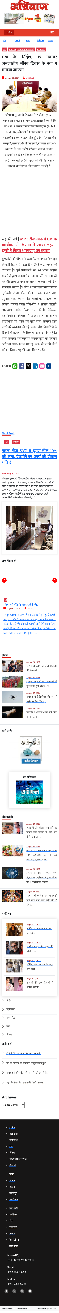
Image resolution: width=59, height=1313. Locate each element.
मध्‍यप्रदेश (41, 49)
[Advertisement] (29, 201)
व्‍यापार (28, 40)
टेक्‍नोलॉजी (40, 40)
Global (50, 40)
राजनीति (17, 40)
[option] (7, 42)
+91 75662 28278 (17, 1284)
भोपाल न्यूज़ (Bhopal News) (21, 49)
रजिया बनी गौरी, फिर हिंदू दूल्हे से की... (20, 605)
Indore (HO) (20, 1257)
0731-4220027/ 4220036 (21, 1260)
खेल (4, 40)
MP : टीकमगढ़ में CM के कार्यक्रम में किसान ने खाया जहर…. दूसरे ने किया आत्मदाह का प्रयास (29, 245)
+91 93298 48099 (17, 1272)
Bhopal (16, 1269)
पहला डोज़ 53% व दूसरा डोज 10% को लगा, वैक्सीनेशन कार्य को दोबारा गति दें (29, 457)
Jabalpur (16, 1281)
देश (4, 49)
